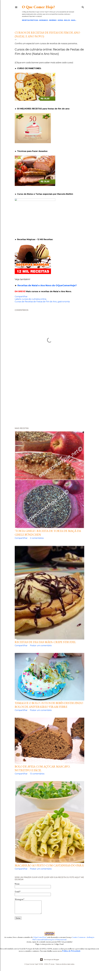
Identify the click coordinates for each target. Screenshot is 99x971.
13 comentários (37, 774)
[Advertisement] (49, 397)
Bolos (67, 20)
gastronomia (64, 301)
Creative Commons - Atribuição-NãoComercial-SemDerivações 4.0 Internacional (63, 938)
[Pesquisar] (82, 6)
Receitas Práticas (30, 20)
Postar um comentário (41, 645)
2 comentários (37, 538)
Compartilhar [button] (21, 296)
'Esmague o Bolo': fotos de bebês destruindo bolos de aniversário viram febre (49, 705)
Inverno (53, 20)
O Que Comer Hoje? (38, 6)
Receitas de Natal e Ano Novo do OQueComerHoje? (47, 285)
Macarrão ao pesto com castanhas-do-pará (49, 865)
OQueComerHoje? (40, 937)
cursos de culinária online (34, 299)
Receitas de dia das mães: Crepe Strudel (45, 642)
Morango (43, 20)
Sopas (60, 20)
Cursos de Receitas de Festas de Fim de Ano (36, 301)
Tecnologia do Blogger (51, 959)
